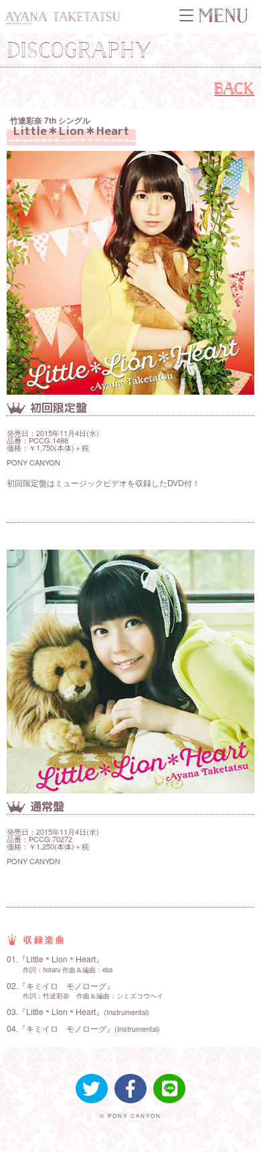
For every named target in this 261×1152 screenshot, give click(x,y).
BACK (234, 88)
